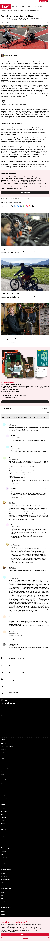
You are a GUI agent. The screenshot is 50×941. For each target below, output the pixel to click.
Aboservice (3, 914)
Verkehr (10, 10)
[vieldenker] (4, 567)
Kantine (2, 895)
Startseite (3, 10)
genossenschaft (4, 786)
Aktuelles (3, 762)
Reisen (2, 892)
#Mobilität (15, 198)
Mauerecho (3, 817)
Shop (2, 898)
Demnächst (3, 851)
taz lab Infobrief (4, 842)
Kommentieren (9, 202)
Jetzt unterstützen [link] (25, 192)
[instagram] (14, 704)
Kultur (2, 722)
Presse (2, 774)
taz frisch (3, 836)
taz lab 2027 (3, 863)
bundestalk (3, 808)
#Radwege (20, 198)
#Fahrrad (25, 198)
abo (1, 783)
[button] (48, 1)
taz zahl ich (3, 789)
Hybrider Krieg (4, 743)
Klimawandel (3, 749)
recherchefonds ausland (6, 792)
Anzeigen (3, 901)
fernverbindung (4, 811)
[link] (15, 6)
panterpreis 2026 (4, 799)
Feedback (3, 911)
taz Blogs (3, 873)
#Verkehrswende (8, 198)
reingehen (3, 823)
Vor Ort (2, 854)
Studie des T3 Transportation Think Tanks (33, 88)
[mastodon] (8, 704)
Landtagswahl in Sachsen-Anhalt (8, 746)
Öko (7, 10)
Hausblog (3, 765)
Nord (2, 731)
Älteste (47, 408)
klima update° (3, 814)
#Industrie (30, 198)
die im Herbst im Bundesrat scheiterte (31, 138)
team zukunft (3, 833)
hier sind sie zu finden (41, 417)
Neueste (44, 408)
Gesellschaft (3, 718)
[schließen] (48, 919)
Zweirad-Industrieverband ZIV (18, 68)
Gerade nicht (43, 919)
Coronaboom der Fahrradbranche (30, 81)
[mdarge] (4, 502)
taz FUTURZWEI (4, 876)
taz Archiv (3, 882)
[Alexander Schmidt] (4, 644)
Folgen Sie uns (3, 703)
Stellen (2, 771)
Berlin (2, 728)
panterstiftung (4, 795)
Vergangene (3, 860)
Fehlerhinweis (15, 202)
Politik (2, 712)
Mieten (2, 752)
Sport (2, 725)
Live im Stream (4, 857)
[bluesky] (11, 704)
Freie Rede (3, 820)
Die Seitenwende (4, 768)
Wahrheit (3, 734)
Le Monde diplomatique (6, 879)
